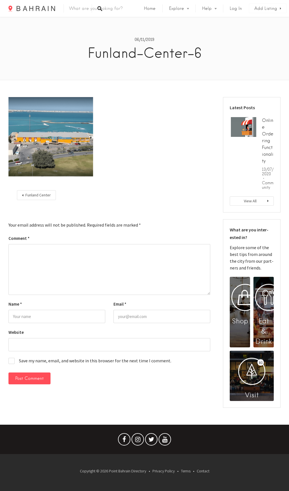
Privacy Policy (163, 471)
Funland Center (38, 195)
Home (150, 8)
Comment (19, 238)
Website (16, 332)
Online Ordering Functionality (267, 141)
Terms (186, 471)
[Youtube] (164, 441)
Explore (176, 8)
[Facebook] (124, 441)
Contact (203, 471)
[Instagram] (137, 441)
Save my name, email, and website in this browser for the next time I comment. (95, 360)
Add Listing (265, 8)
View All (250, 200)
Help (207, 8)
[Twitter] (151, 441)
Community (267, 185)
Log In (236, 8)
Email (119, 304)
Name (15, 304)
